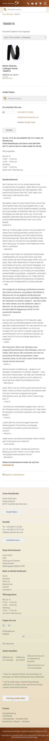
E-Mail (33, 3)
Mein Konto (37, 3)
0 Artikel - (41, 3)
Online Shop (7, 555)
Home (5, 576)
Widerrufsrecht (8, 563)
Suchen (6, 9)
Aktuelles (6, 579)
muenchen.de (8, 465)
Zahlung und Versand (11, 561)
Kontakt (9, 130)
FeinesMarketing (9, 713)
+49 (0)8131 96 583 (25, 112)
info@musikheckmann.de (13, 532)
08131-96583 (29, 3)
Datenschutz (8, 584)
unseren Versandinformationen (15, 687)
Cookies (6, 587)
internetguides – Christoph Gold (15, 719)
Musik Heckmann (8, 14)
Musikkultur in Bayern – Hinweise (16, 721)
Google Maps (29, 122)
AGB (4, 558)
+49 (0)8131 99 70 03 (15, 529)
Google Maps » (12, 512)
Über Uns (6, 581)
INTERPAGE (7, 716)
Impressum (7, 590)
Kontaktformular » (13, 540)
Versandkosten (9, 78)
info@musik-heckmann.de (27, 117)
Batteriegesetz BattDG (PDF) (14, 566)
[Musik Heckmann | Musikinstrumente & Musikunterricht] (11, 3)
